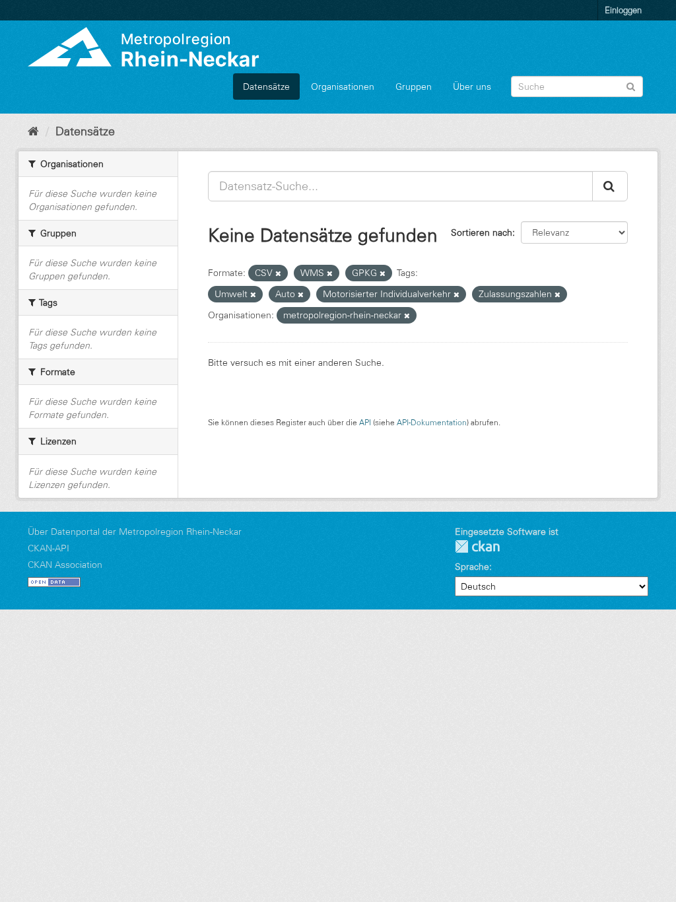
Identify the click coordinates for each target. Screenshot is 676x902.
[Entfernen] (278, 273)
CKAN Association (65, 565)
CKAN (477, 546)
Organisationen (342, 86)
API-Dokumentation (432, 422)
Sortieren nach (481, 232)
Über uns (472, 86)
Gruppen (413, 86)
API (365, 422)
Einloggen (623, 10)
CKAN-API (48, 548)
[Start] (33, 131)
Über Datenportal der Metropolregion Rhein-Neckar (135, 532)
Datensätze (266, 86)
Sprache (472, 566)
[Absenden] (630, 85)
